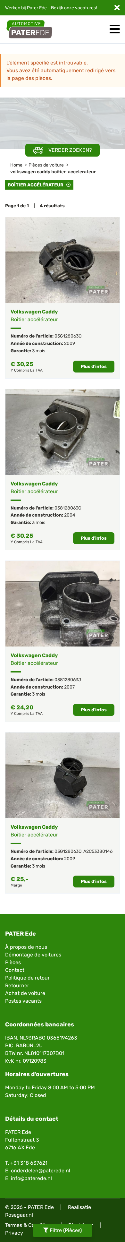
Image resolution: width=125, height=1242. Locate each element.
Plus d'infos (94, 366)
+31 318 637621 (28, 1163)
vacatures (85, 8)
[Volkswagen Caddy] (62, 260)
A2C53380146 (98, 851)
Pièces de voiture (46, 165)
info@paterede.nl (31, 1178)
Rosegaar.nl (19, 1215)
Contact (14, 970)
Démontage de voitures (33, 955)
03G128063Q (67, 336)
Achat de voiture (25, 993)
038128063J (67, 679)
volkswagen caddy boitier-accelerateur (53, 172)
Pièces (13, 962)
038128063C (67, 508)
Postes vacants (23, 1001)
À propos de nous (26, 947)
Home (16, 165)
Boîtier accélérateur (37, 185)
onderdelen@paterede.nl (40, 1171)
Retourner (17, 985)
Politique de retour (27, 978)
